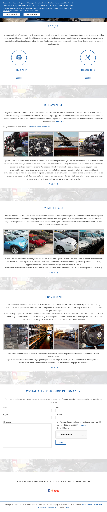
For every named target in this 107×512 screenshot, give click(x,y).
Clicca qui (6, 11)
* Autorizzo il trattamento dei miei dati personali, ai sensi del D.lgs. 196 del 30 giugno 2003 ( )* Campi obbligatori (78, 425)
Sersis (67, 507)
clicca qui (60, 122)
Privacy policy (81, 425)
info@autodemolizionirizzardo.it (92, 505)
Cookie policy (52, 507)
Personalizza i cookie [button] (11, 14)
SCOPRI (19, 78)
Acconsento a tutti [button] (31, 14)
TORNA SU (53, 184)
